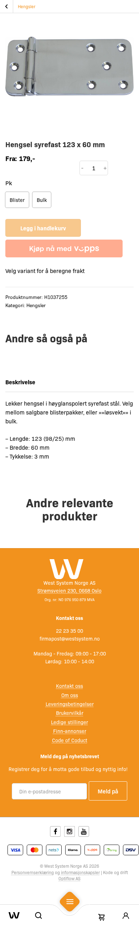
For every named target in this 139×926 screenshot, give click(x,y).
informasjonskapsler (80, 872)
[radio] (17, 200)
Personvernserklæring (32, 872)
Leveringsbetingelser (70, 704)
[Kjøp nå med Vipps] (64, 248)
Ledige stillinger (69, 722)
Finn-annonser (69, 731)
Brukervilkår (69, 713)
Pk (8, 183)
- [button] (82, 168)
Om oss (69, 695)
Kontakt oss (69, 686)
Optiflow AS (69, 878)
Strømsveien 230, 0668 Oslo (69, 590)
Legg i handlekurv (43, 228)
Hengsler (26, 6)
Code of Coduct (69, 740)
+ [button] (105, 168)
